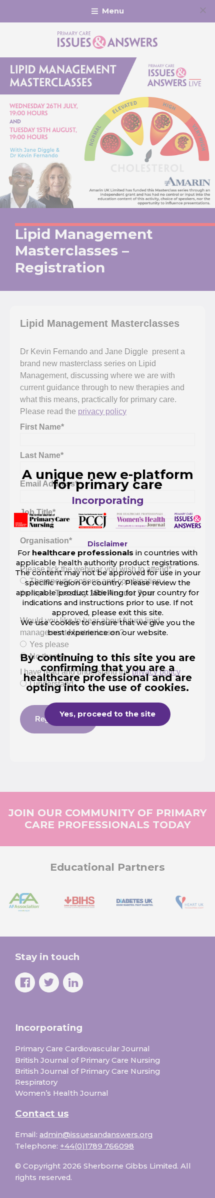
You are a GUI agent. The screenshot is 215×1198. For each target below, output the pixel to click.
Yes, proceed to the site (108, 714)
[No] (203, 10)
